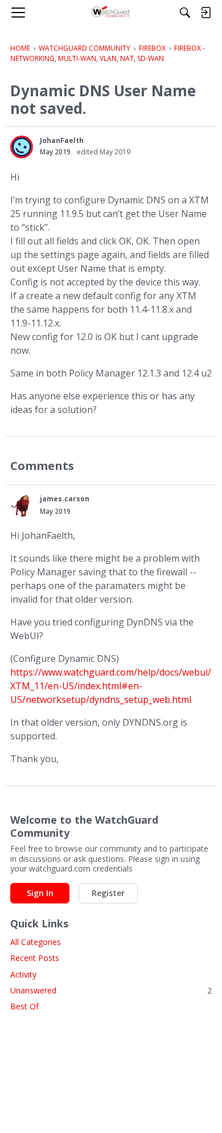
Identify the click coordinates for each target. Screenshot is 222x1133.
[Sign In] (205, 12)
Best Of (24, 1006)
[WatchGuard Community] (111, 12)
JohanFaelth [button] (62, 140)
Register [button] (108, 892)
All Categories (35, 941)
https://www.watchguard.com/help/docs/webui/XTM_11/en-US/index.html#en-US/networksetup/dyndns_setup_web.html (110, 686)
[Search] (185, 12)
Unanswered (111, 990)
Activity (23, 974)
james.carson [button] (64, 499)
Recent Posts (34, 957)
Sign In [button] (40, 892)
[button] (21, 147)
